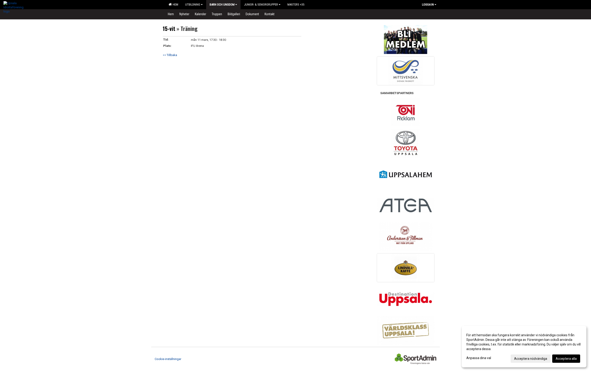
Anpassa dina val (478, 358)
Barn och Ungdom (222, 4)
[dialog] (524, 346)
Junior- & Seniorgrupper (261, 4)
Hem (174, 4)
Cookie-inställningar (168, 359)
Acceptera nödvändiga (530, 358)
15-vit (169, 29)
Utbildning (192, 4)
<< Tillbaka (170, 55)
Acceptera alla (566, 358)
